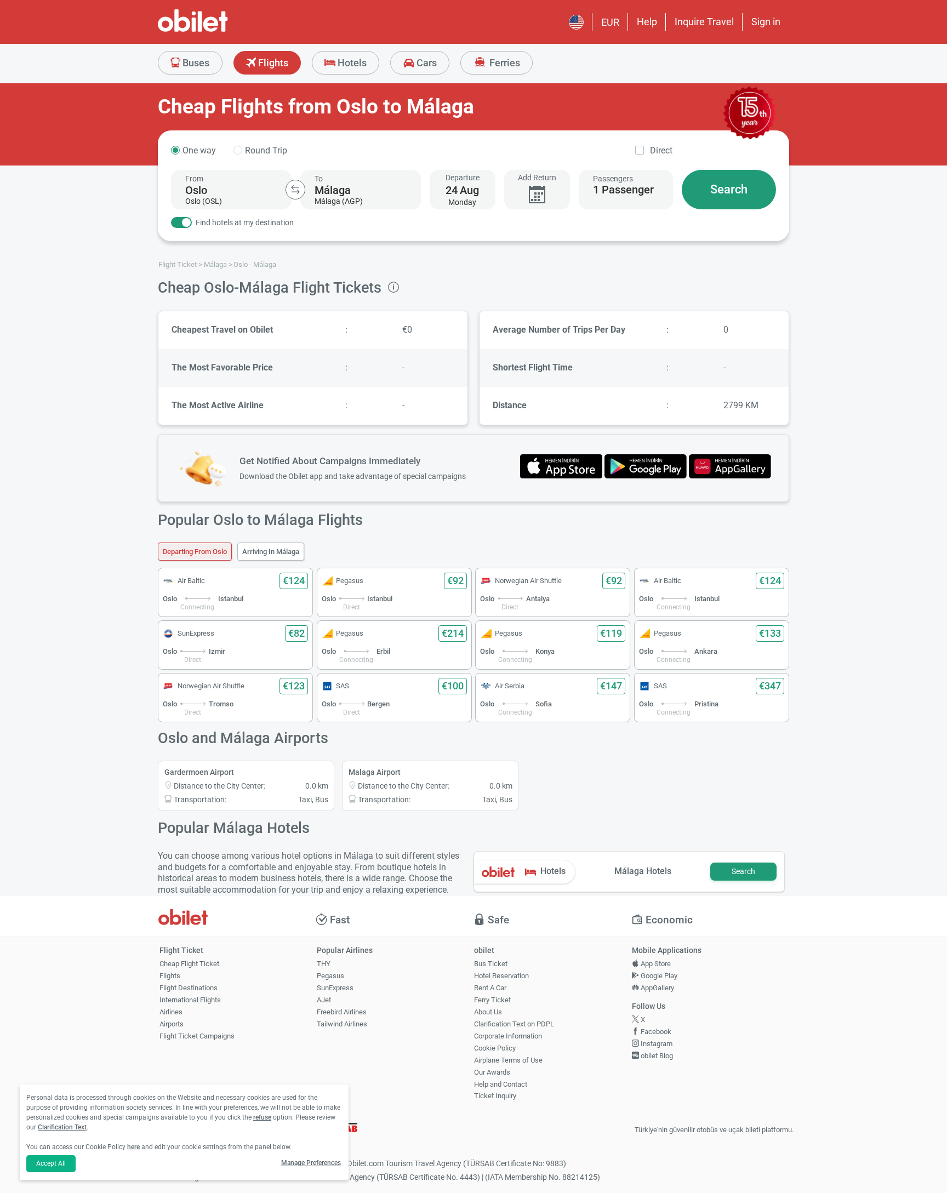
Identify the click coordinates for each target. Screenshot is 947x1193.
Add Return (537, 177)
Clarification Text (62, 1127)
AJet (324, 1000)
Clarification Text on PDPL (514, 1024)
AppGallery (656, 988)
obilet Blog (656, 1056)
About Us (488, 1012)
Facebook (655, 1032)
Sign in (765, 21)
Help (647, 21)
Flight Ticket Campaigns (197, 1036)
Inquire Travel (704, 21)
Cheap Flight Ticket (189, 964)
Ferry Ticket (492, 1000)
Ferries (503, 63)
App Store (655, 964)
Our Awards (492, 1072)
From (194, 178)
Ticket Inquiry (495, 1096)
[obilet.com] (219, 30)
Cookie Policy (495, 1048)
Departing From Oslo (195, 551)
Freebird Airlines (342, 1012)
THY (323, 964)
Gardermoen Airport (199, 772)
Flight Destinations (188, 988)
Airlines (170, 1012)
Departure (463, 177)
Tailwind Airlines (342, 1024)
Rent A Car (490, 988)
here (133, 1147)
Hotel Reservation (501, 976)
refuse (262, 1117)
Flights (272, 63)
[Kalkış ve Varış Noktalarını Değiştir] (295, 189)
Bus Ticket (490, 964)
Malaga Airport (375, 772)
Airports (171, 1024)
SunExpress (335, 988)
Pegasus (330, 976)
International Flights (190, 1000)
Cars (425, 63)
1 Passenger (623, 189)
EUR (610, 22)
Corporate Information (508, 1036)
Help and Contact (500, 1084)
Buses (194, 63)
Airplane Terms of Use (508, 1060)
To (319, 178)
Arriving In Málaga (270, 551)
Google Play (658, 976)
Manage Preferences (311, 1163)
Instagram (655, 1044)
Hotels (351, 63)
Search (729, 189)
